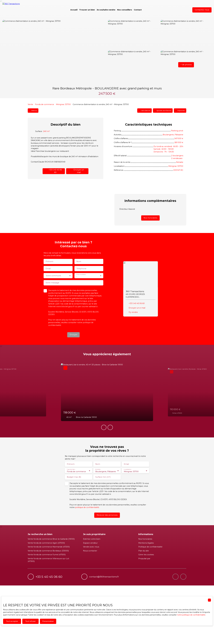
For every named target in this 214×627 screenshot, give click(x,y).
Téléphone (81, 268)
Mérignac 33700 (63, 104)
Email (48, 268)
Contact (138, 10)
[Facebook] (183, 577)
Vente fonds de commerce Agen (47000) (46, 543)
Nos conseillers (124, 10)
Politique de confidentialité (150, 547)
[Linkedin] (175, 577)
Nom (78, 261)
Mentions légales (146, 543)
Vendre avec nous (91, 547)
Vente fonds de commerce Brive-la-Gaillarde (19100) (51, 539)
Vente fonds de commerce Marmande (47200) (49, 547)
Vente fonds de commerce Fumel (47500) (47, 554)
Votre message (52, 283)
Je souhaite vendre (106, 10)
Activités (97, 469)
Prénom (49, 261)
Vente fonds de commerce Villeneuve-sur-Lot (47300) (48, 559)
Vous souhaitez (81, 274)
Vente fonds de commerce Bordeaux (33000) (48, 551)
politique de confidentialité (87, 507)
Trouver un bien (87, 10)
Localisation (127, 469)
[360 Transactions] (15, 10)
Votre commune (53, 276)
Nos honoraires (145, 539)
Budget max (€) (74, 477)
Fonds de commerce (44, 104)
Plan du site (143, 551)
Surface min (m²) (102, 477)
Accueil (73, 10)
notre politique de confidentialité (191, 615)
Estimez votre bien (91, 539)
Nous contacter (90, 551)
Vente (30, 104)
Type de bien (71, 469)
